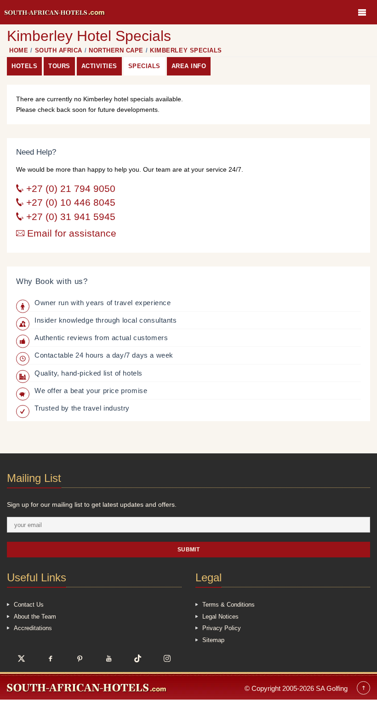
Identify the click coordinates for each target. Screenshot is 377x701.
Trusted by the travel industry (82, 408)
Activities (99, 66)
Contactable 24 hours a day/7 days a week (103, 355)
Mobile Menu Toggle (362, 12)
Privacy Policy (221, 628)
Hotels (24, 66)
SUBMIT (188, 549)
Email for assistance (70, 233)
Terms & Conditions (228, 604)
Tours (59, 66)
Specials (144, 66)
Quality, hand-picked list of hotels (88, 373)
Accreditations (33, 628)
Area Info (188, 66)
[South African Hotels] (55, 12)
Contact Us (29, 604)
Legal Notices (220, 616)
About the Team (35, 616)
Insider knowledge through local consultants (105, 320)
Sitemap (213, 640)
